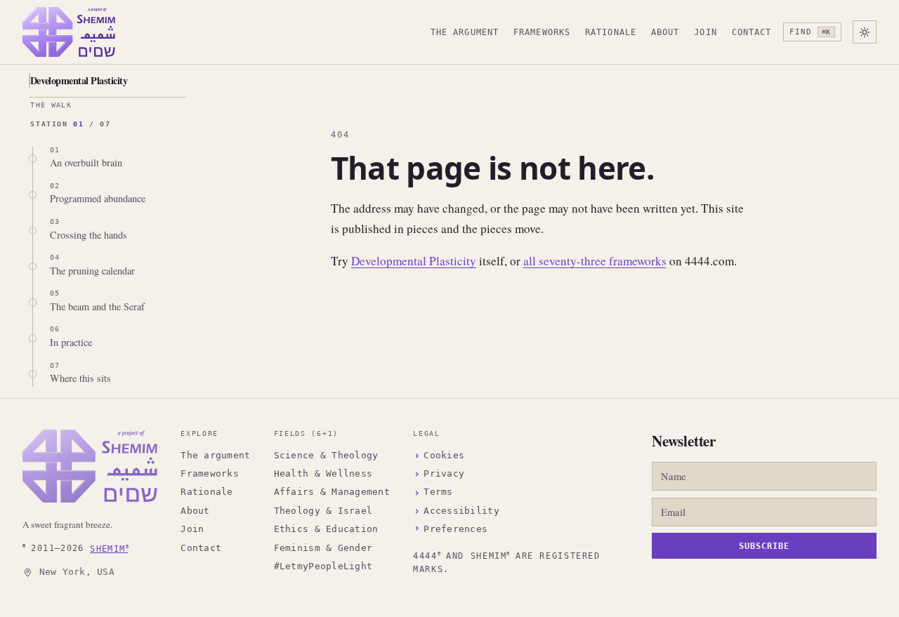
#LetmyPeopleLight (323, 566)
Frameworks (541, 32)
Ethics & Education (326, 529)
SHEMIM (109, 548)
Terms (438, 491)
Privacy (444, 473)
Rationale (610, 32)
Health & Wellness (323, 473)
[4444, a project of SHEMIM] (89, 466)
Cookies (444, 455)
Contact (752, 32)
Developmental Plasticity (78, 80)
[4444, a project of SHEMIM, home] (68, 32)
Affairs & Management (332, 491)
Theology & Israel (323, 510)
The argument (465, 32)
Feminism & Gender (323, 548)
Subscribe (764, 546)
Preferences (455, 529)
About (665, 32)
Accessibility (461, 510)
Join (705, 32)
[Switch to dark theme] (865, 32)
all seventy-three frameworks (595, 261)
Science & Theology (326, 455)
